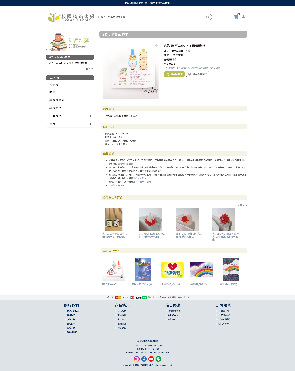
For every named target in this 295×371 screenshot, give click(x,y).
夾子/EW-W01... (111, 284)
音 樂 (52, 124)
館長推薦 (121, 315)
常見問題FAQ (73, 310)
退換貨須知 (138, 178)
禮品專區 (121, 319)
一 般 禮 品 (55, 116)
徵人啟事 (71, 323)
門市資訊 (71, 319)
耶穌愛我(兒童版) (170, 284)
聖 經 (52, 92)
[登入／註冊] (243, 17)
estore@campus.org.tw (151, 345)
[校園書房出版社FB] (144, 360)
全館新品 (121, 310)
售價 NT (168, 59)
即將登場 (121, 327)
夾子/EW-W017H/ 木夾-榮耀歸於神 (68, 63)
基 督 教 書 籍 (56, 100)
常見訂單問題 (126, 163)
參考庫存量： (171, 63)
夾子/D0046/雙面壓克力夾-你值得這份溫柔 (152, 235)
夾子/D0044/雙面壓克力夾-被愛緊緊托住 (189, 235)
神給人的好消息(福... (143, 284)
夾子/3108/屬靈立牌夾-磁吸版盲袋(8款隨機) (115, 235)
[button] (156, 45)
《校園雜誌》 (224, 319)
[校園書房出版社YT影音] (151, 360)
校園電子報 (223, 310)
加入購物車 (176, 74)
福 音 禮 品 (55, 108)
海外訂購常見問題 (142, 181)
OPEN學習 (223, 323)
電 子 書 (53, 84)
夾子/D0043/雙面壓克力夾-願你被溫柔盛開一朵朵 (225, 236)
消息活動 (71, 327)
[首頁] (71, 16)
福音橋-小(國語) (228, 284)
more (243, 204)
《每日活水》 (224, 315)
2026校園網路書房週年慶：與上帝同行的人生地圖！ (147, 2)
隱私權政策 (72, 332)
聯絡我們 (71, 315)
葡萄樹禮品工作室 (180, 51)
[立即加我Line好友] (158, 360)
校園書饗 (121, 323)
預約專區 (172, 319)
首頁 (105, 34)
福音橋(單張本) (198, 284)
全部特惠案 (173, 315)
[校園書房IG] (137, 360)
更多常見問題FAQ (117, 185)
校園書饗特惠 (174, 310)
